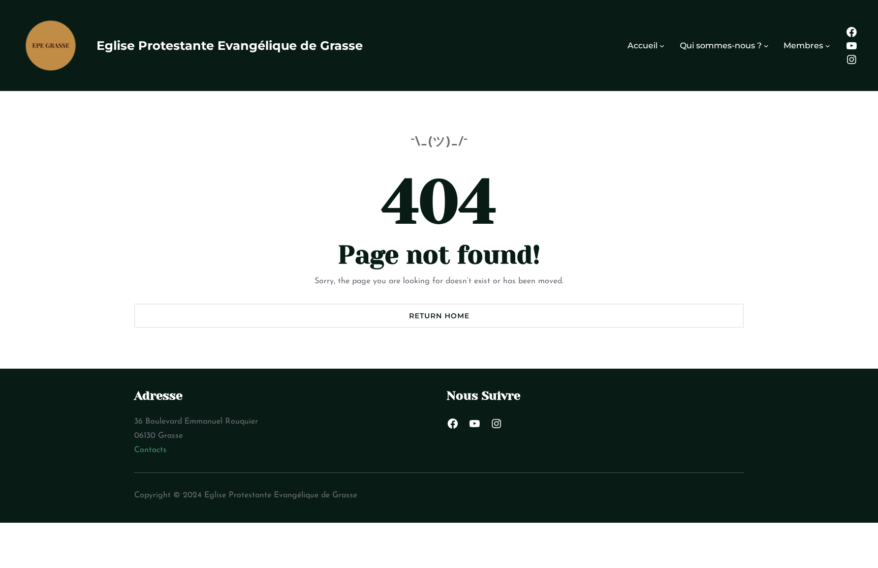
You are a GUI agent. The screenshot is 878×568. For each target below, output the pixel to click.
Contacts (150, 450)
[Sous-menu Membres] (827, 45)
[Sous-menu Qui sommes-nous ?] (766, 45)
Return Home (439, 315)
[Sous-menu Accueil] (662, 45)
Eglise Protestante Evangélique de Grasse (230, 45)
